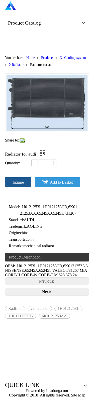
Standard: (16, 220)
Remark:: (16, 246)
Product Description (25, 257)
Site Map (78, 395)
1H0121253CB (20, 316)
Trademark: (18, 226)
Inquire (18, 182)
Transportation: (21, 239)
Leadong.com (56, 390)
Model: (14, 207)
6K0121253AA (54, 316)
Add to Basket (61, 182)
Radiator (15, 308)
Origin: (14, 233)
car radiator (40, 308)
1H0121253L (68, 308)
